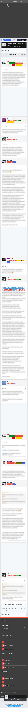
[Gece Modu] (2, 1)
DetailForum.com (9, 649)
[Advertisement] (14, 23)
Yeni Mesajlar (8, 663)
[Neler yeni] (25, 1)
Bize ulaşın (3, 695)
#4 (25, 166)
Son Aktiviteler (9, 660)
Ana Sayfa (8, 642)
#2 (25, 126)
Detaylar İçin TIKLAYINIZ (13, 46)
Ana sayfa (3, 696)
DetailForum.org (9, 685)
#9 (25, 467)
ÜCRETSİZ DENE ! (17, 699)
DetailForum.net (9, 667)
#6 (25, 284)
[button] (24, 5)
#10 (25, 488)
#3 (25, 144)
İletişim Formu (9, 678)
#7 (25, 388)
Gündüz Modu (5, 692)
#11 (25, 580)
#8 (25, 442)
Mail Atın (7, 682)
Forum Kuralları (9, 645)
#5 (25, 266)
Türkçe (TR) (13, 692)
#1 (25, 69)
